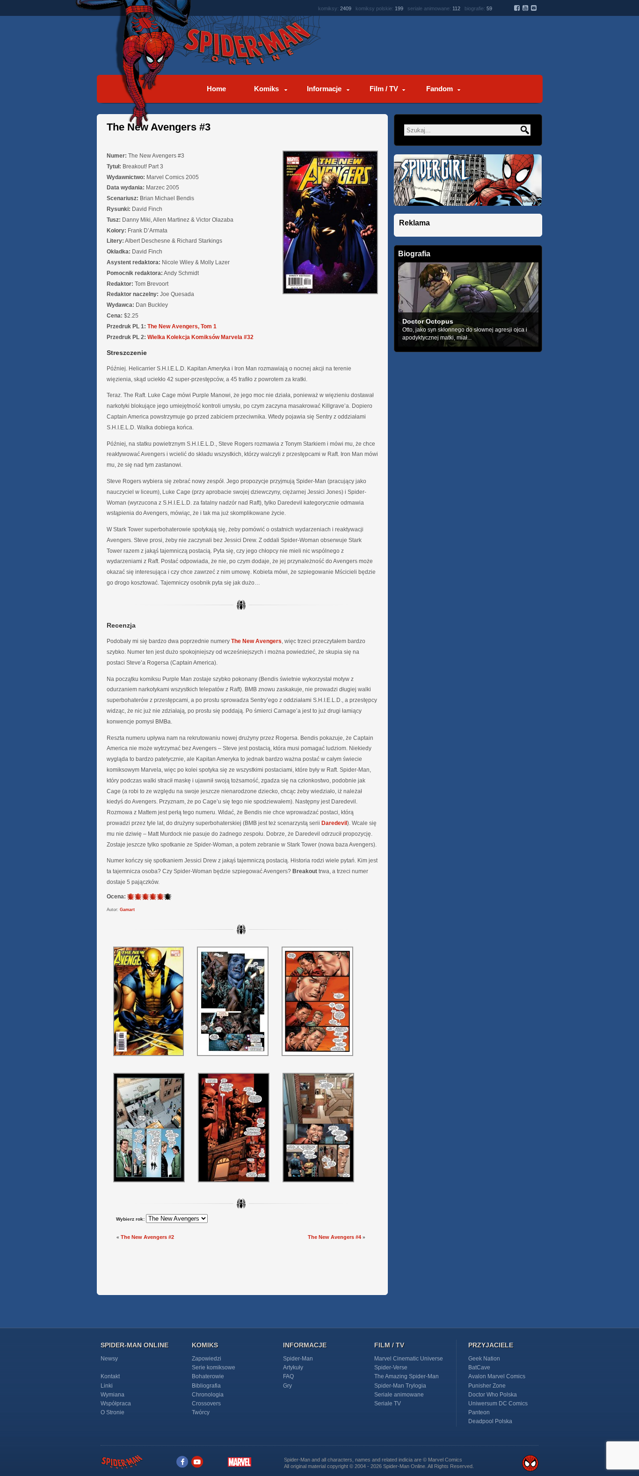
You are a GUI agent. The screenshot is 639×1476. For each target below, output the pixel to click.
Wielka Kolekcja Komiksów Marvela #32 (200, 337)
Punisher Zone (487, 1385)
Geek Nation (484, 1358)
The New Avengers (256, 641)
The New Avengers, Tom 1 (182, 326)
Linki (107, 1385)
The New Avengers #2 (147, 1237)
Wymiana (112, 1394)
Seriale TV (387, 1403)
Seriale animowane (399, 1394)
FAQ (288, 1376)
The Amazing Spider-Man (406, 1376)
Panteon (479, 1412)
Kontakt (110, 1376)
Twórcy (201, 1412)
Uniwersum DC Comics (498, 1403)
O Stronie (112, 1412)
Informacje (324, 89)
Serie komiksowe (213, 1367)
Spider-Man (298, 1358)
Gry (287, 1385)
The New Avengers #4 (334, 1237)
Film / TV (384, 89)
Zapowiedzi (206, 1358)
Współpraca (116, 1403)
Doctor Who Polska (492, 1394)
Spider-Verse (390, 1367)
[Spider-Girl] (468, 211)
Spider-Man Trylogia (400, 1385)
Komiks (266, 89)
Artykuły (293, 1367)
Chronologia (208, 1394)
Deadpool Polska (490, 1421)
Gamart (127, 909)
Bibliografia (206, 1385)
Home (216, 89)
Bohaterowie (208, 1376)
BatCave (479, 1367)
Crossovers (206, 1403)
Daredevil (334, 823)
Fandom (439, 89)
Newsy (109, 1358)
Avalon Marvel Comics (496, 1376)
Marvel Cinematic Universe (408, 1358)
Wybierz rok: (130, 1219)
